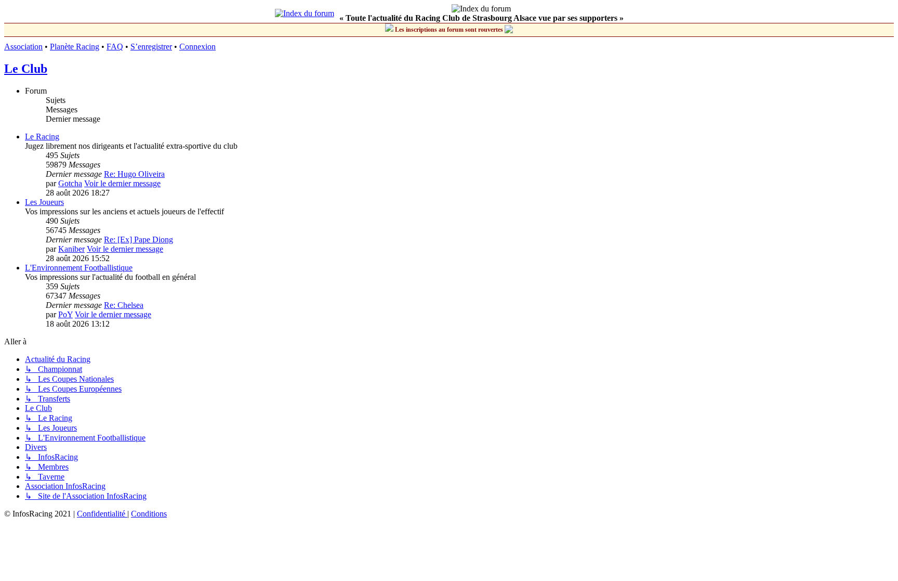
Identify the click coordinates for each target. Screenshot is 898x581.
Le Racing (42, 136)
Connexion (197, 46)
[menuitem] (102, 513)
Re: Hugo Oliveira (134, 174)
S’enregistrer (151, 46)
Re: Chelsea (123, 305)
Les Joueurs (44, 202)
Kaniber (71, 248)
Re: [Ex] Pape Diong (138, 239)
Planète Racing (74, 46)
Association (23, 46)
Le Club (25, 68)
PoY (65, 314)
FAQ (115, 46)
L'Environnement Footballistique (79, 267)
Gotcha (70, 183)
